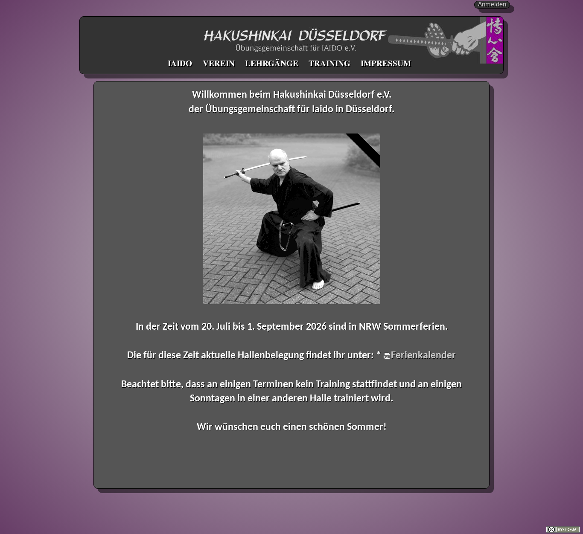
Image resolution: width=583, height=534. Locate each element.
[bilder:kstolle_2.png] (291, 219)
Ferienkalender (423, 356)
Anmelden (492, 4)
